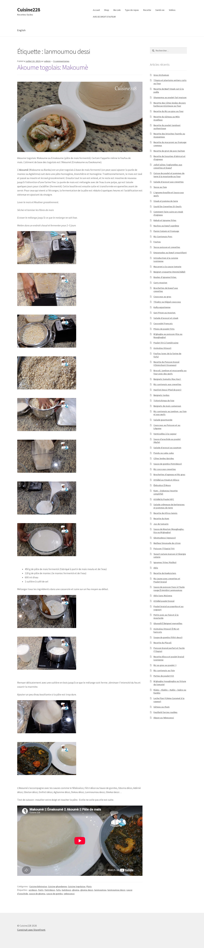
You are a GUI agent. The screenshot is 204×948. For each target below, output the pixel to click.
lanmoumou (100, 890)
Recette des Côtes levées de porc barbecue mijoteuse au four (169, 104)
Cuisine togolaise (76, 886)
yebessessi (69, 893)
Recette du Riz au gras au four (168, 111)
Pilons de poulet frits (164, 328)
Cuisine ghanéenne (57, 886)
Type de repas (132, 10)
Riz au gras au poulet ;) (164, 665)
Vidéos (172, 10)
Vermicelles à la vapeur (164, 433)
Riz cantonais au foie (164, 670)
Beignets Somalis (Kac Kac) (167, 379)
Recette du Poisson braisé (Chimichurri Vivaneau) (166, 364)
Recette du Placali (162, 642)
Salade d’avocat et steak (165, 318)
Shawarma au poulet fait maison (169, 97)
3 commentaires (61, 61)
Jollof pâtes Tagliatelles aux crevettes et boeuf (167, 166)
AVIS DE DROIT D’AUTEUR (104, 16)
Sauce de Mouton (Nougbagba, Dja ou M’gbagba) (168, 531)
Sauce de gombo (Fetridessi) (167, 463)
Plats (89, 886)
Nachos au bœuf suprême (166, 225)
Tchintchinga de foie (163, 400)
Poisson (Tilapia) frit (164, 548)
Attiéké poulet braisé (163, 601)
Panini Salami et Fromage (166, 231)
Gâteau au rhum (161, 706)
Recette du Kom (161, 518)
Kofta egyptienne (161, 307)
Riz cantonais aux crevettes (167, 384)
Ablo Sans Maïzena (162, 595)
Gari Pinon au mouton (164, 312)
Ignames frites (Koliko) (164, 562)
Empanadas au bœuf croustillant (170, 252)
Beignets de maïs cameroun (167, 406)
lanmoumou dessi (116, 890)
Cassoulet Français (163, 323)
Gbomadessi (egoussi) (164, 537)
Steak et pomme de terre (165, 201)
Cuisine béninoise (38, 886)
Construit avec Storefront (31, 929)
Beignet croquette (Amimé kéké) (169, 271)
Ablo (155, 567)
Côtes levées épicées (163, 458)
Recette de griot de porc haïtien (169, 150)
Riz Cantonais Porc (162, 236)
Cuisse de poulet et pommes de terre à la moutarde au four (168, 175)
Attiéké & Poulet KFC (163, 499)
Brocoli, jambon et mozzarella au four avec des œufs (169, 372)
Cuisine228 (28, 10)
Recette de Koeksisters (164, 573)
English (21, 30)
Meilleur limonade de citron (167, 543)
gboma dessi (86, 890)
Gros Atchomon (161, 75)
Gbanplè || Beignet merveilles (167, 623)
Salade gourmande (162, 419)
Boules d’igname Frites (165, 277)
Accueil (96, 10)
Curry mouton (160, 282)
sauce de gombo (54, 893)
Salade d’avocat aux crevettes (168, 181)
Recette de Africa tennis (165, 513)
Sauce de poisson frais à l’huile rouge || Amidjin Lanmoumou (169, 589)
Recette (147, 10)
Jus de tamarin (160, 523)
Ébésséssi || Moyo (162, 485)
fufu (58, 890)
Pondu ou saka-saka (163, 453)
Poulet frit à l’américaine (165, 342)
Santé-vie (159, 10)
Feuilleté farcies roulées (165, 712)
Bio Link (117, 10)
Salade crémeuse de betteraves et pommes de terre (169, 506)
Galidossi (66, 890)
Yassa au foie (160, 187)
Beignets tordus (161, 395)
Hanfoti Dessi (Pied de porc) (167, 389)
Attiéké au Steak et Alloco (166, 479)
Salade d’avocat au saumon (167, 447)
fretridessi (49, 890)
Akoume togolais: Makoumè (52, 67)
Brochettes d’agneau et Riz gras (169, 474)
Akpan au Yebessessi (163, 717)
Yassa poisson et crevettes (166, 247)
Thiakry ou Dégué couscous (167, 301)
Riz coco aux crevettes (164, 469)
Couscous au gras (162, 296)
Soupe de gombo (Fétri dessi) (167, 637)
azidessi (33, 890)
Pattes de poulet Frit (163, 675)
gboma (75, 890)
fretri (40, 890)
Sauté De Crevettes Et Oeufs (167, 206)
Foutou (157, 241)
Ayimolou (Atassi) (162, 348)
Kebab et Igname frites (164, 220)
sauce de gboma (37, 893)
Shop (106, 10)
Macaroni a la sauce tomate (167, 266)
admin (47, 61)
